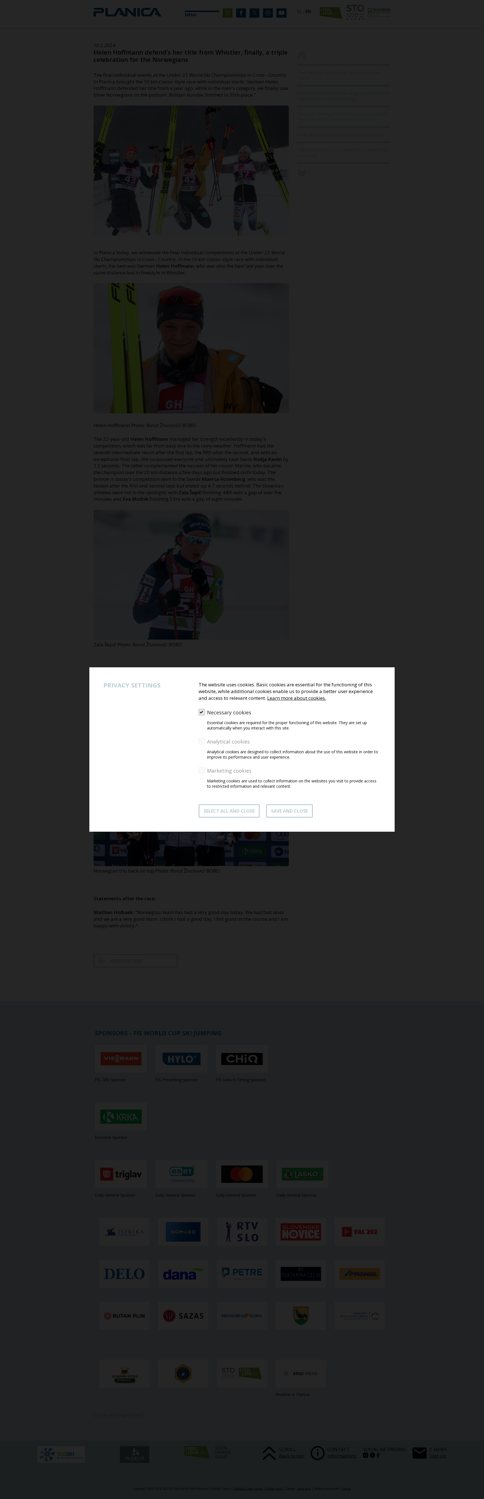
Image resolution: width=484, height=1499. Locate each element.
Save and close (289, 811)
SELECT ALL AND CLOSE (229, 811)
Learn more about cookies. (296, 698)
